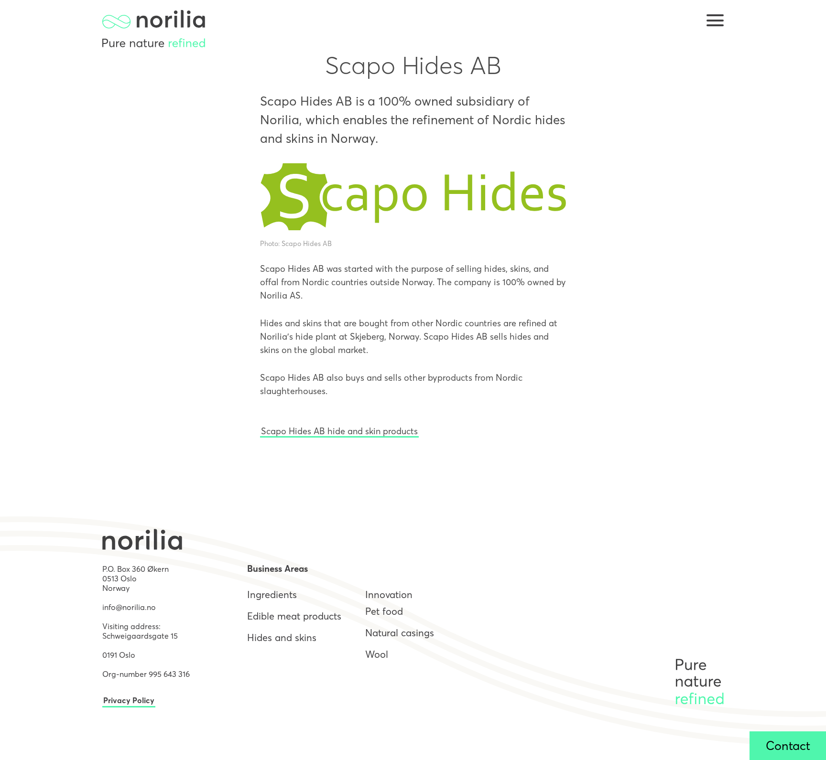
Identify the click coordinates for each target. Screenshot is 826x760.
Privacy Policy (128, 700)
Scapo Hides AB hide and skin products (339, 431)
